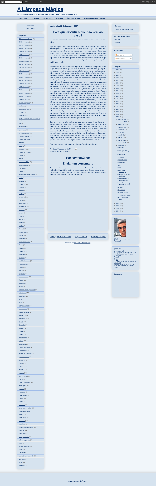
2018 (118, 88)
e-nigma (21, 190)
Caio (117, 260)
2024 (118, 72)
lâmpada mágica (24, 305)
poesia (21, 363)
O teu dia (118, 255)
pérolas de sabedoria (25, 353)
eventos (21, 222)
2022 (118, 77)
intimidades (22, 293)
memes (21, 334)
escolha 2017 (23, 206)
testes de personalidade (26, 427)
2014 (118, 98)
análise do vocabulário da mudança (29, 118)
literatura (21, 328)
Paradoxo (120, 187)
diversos (21, 187)
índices (21, 280)
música (21, 341)
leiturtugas (22, 318)
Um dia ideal (121, 162)
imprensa (22, 273)
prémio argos (23, 376)
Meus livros (24, 18)
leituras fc (22, 315)
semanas (22, 405)
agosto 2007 (122, 129)
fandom (21, 226)
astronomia (22, 130)
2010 (118, 109)
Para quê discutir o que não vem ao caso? (124, 183)
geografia (22, 254)
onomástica (22, 344)
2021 (118, 80)
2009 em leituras (24, 55)
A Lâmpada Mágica (40, 9)
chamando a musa (24, 152)
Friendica (117, 42)
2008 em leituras (24, 51)
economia (22, 197)
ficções (21, 235)
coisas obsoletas (24, 162)
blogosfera (22, 149)
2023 (118, 75)
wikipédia (21, 465)
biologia (21, 146)
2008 (118, 114)
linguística (22, 325)
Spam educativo (122, 159)
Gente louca (121, 154)
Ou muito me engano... (124, 195)
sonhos (21, 414)
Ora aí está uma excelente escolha (123, 151)
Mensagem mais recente (60, 237)
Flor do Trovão (120, 251)
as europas (22, 126)
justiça (21, 302)
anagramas (22, 115)
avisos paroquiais (24, 133)
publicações (22, 385)
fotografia (22, 238)
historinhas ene (23, 264)
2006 (118, 203)
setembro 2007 (122, 127)
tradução (21, 430)
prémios (21, 379)
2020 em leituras (24, 90)
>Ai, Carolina (121, 190)
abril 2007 (121, 137)
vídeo (20, 449)
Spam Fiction (118, 248)
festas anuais (23, 232)
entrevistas (22, 203)
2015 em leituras (24, 74)
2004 (118, 208)
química (21, 389)
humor (21, 267)
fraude (21, 245)
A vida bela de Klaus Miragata (124, 254)
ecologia (21, 194)
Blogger (84, 481)
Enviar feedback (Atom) (82, 243)
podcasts (22, 360)
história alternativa (24, 261)
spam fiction (22, 417)
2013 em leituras (24, 67)
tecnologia (22, 424)
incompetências (23, 277)
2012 (118, 104)
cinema (21, 158)
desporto (21, 181)
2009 (118, 112)
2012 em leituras (24, 64)
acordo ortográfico (24, 102)
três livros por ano (24, 440)
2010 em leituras (24, 58)
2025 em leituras (24, 99)
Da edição (47, 18)
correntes (22, 168)
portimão (21, 369)
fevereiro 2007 (122, 143)
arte (20, 123)
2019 (118, 85)
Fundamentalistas (122, 192)
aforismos (22, 106)
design (21, 178)
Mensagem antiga (98, 237)
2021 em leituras (24, 93)
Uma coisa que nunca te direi (125, 264)
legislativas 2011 (24, 312)
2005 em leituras (24, 48)
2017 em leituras (24, 80)
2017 (118, 91)
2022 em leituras (24, 96)
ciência (21, 155)
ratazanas (22, 392)
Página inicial (81, 237)
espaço (21, 216)
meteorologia (23, 337)
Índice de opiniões (73, 18)
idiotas (21, 270)
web (20, 462)
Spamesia (35, 18)
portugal (21, 373)
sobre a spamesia (24, 411)
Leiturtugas (59, 18)
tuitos (20, 443)
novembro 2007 (122, 122)
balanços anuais (24, 136)
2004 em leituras (24, 45)
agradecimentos (24, 109)
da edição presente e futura (27, 174)
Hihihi (119, 167)
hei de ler (21, 258)
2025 (118, 70)
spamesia (22, 421)
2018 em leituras (24, 83)
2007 (118, 117)
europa (21, 219)
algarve (21, 112)
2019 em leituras (24, 87)
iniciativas (22, 283)
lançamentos (23, 309)
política (67, 151)
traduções (22, 433)
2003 (118, 211)
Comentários (121, 58)
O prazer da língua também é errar (123, 179)
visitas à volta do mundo (26, 456)
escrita (21, 213)
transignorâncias (24, 437)
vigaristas (22, 452)
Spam (119, 165)
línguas (21, 321)
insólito (21, 286)
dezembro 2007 (122, 119)
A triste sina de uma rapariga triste (126, 252)
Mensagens (120, 55)
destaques (22, 184)
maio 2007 (121, 135)
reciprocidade (23, 395)
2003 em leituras (24, 42)
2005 (118, 206)
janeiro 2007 (121, 145)
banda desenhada (24, 139)
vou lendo (22, 459)
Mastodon (117, 39)
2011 (118, 106)
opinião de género (24, 347)
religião (21, 398)
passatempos (23, 350)
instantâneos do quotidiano (27, 289)
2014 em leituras (24, 71)
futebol (21, 248)
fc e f (20, 229)
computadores (23, 165)
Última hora (120, 147)
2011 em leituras (24, 61)
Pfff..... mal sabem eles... (122, 198)
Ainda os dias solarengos (121, 171)
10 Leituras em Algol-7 (25, 39)
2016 (118, 93)
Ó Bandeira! (121, 157)
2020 (118, 83)
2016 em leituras (24, 77)
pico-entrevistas (24, 357)
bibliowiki (21, 142)
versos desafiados (24, 446)
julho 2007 (121, 132)
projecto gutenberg (24, 382)
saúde (21, 401)
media (21, 331)
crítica (21, 171)
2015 (118, 96)
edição (21, 200)
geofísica (21, 251)
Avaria (117, 257)
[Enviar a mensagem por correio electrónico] (76, 149)
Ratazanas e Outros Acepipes (94, 18)
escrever (21, 210)
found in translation (24, 242)
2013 (118, 101)
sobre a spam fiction (25, 408)
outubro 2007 (122, 124)
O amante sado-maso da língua (123, 175)
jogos (20, 299)
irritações (60, 151)
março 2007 (121, 140)
